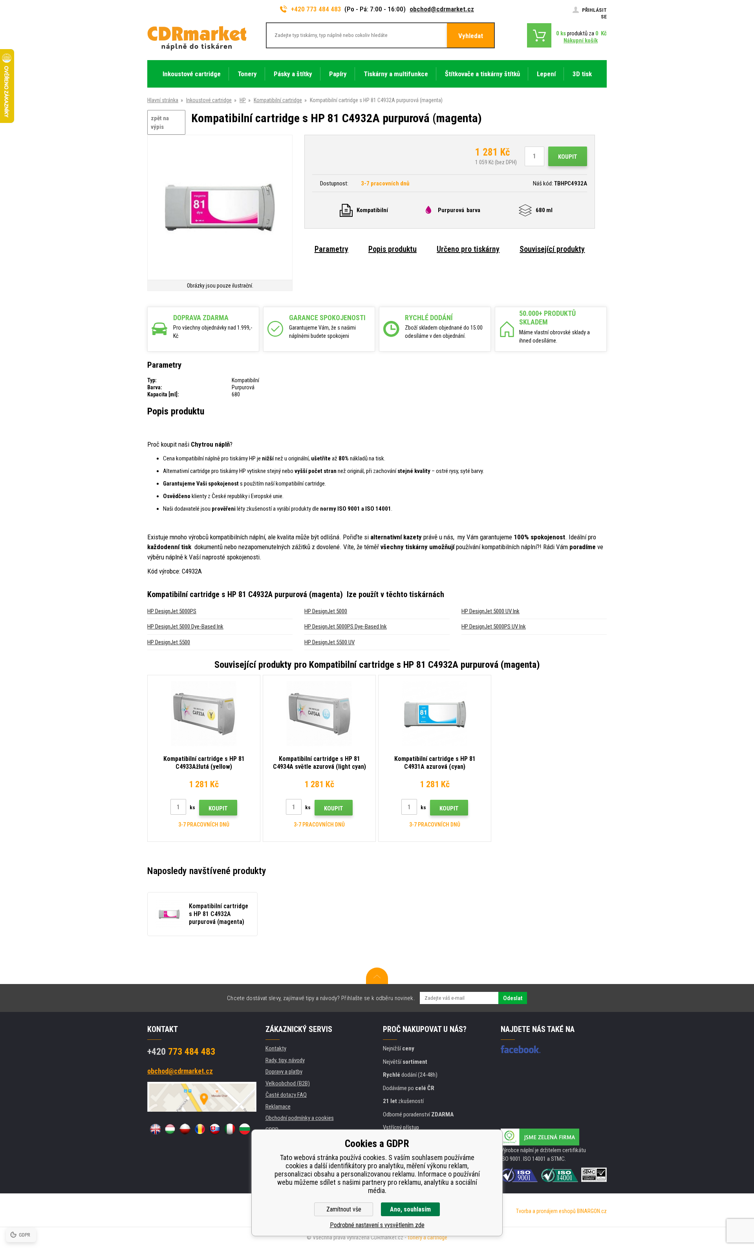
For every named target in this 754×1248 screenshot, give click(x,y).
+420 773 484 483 (316, 9)
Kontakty (275, 1048)
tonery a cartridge (427, 1237)
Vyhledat (470, 36)
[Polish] (184, 1128)
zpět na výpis (160, 123)
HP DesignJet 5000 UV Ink (490, 611)
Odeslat (512, 998)
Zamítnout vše (343, 1209)
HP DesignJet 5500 (168, 642)
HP (243, 100)
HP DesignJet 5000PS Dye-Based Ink (345, 626)
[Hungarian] (170, 1128)
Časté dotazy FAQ (286, 1094)
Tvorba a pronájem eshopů (546, 1211)
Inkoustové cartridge (209, 100)
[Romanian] (199, 1128)
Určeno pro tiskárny (468, 249)
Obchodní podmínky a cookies (299, 1118)
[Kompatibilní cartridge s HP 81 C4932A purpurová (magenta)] (220, 208)
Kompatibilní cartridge (278, 100)
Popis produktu (392, 249)
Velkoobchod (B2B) (287, 1083)
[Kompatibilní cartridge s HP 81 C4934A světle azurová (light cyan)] (319, 713)
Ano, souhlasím (410, 1209)
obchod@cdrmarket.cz (442, 9)
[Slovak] (214, 1128)
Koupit (567, 156)
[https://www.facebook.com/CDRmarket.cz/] (520, 1049)
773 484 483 (181, 1051)
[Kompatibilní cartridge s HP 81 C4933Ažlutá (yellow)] (204, 713)
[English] (155, 1128)
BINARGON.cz (592, 1211)
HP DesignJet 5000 (325, 611)
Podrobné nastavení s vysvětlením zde (377, 1225)
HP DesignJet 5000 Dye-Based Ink (185, 626)
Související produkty (552, 249)
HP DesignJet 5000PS (171, 611)
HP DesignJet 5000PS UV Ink (493, 626)
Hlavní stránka (162, 100)
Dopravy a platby (283, 1071)
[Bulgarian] (244, 1128)
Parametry (331, 249)
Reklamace (278, 1106)
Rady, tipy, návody (285, 1060)
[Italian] (229, 1128)
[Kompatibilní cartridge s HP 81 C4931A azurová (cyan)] (434, 713)
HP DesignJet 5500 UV (329, 642)
